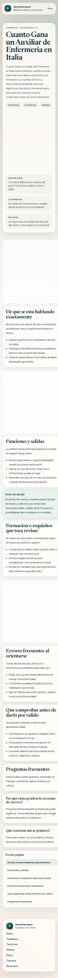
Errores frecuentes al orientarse (25, 885)
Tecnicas (12, 944)
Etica (9, 955)
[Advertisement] (29, 140)
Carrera (11, 960)
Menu (50, 8)
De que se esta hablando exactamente (28, 862)
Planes (10, 949)
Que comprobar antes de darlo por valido (30, 893)
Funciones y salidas (18, 870)
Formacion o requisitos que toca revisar (29, 878)
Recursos (12, 966)
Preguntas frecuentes (19, 901)
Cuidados (12, 939)
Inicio (9, 933)
